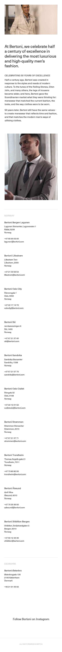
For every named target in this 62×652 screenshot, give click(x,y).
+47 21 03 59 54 (11, 271)
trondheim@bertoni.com (15, 474)
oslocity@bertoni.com (14, 308)
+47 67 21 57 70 (11, 371)
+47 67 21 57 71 (11, 438)
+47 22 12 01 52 (11, 404)
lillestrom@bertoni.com (14, 274)
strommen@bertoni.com (15, 441)
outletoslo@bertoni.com (15, 407)
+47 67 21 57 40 (11, 338)
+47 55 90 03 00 (11, 238)
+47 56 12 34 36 (11, 537)
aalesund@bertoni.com (14, 507)
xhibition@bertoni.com (14, 540)
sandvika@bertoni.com (14, 374)
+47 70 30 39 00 (11, 504)
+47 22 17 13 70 (11, 304)
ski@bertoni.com (11, 341)
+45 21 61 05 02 (11, 586)
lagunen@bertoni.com (14, 241)
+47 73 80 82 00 (11, 471)
